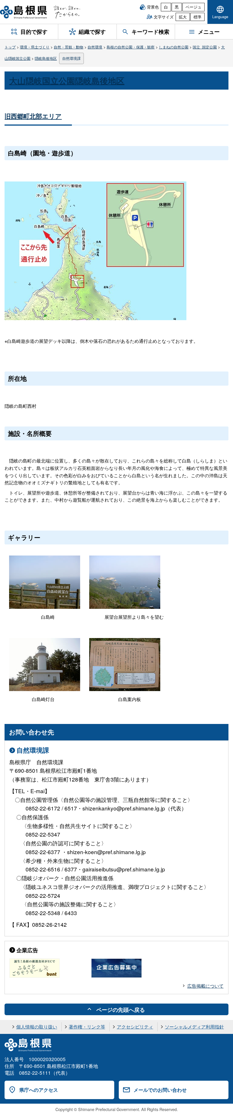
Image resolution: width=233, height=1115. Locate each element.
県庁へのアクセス (38, 1089)
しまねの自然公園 (173, 47)
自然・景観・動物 (68, 47)
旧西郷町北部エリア (33, 116)
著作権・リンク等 (87, 1026)
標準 (197, 17)
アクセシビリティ (135, 1026)
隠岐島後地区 (46, 58)
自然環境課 (71, 58)
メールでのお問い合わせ (160, 1089)
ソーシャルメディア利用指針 (194, 1026)
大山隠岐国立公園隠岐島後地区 (66, 80)
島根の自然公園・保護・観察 (131, 47)
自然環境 (95, 47)
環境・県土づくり (34, 47)
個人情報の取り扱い (36, 1026)
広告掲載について (205, 986)
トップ (10, 47)
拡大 (183, 17)
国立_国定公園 (205, 47)
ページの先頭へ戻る (120, 1009)
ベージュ (193, 7)
